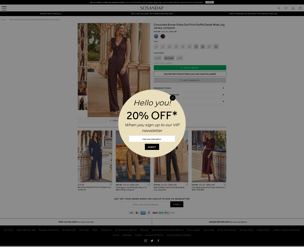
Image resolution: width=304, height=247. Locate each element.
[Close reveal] (173, 98)
